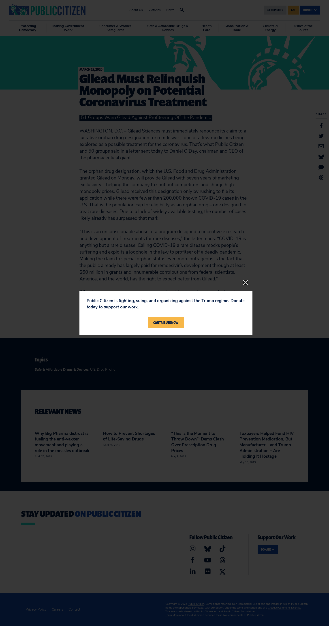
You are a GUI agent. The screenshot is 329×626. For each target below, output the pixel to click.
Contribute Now (165, 322)
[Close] (245, 282)
